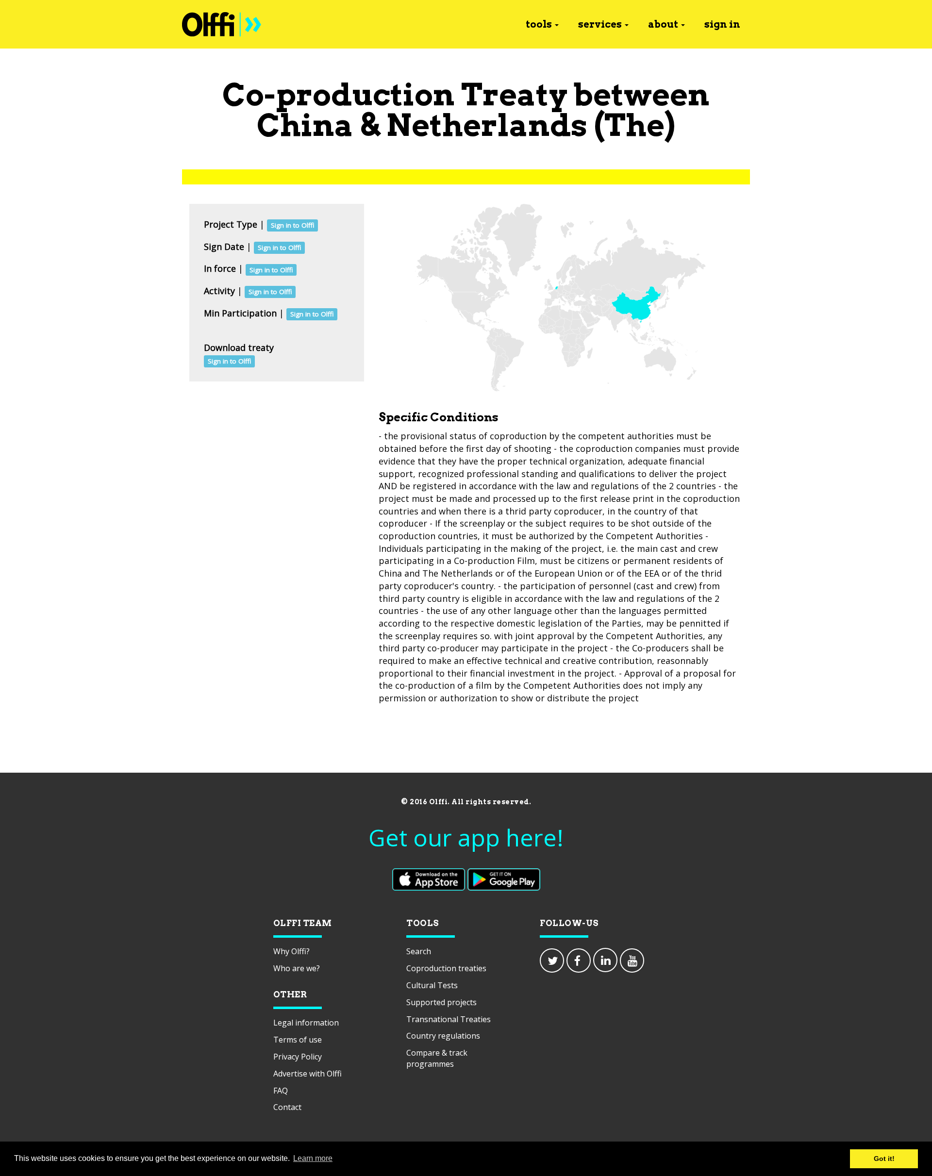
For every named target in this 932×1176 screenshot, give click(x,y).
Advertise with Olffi (307, 1073)
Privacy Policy (297, 1056)
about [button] (663, 24)
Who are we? (296, 968)
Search (418, 951)
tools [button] (539, 24)
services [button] (600, 24)
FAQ (280, 1090)
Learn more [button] (313, 1158)
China (305, 125)
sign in (722, 24)
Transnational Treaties (448, 1019)
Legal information (306, 1022)
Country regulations (443, 1035)
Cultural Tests (432, 985)
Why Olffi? (291, 951)
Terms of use (297, 1039)
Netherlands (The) (530, 125)
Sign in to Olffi (292, 225)
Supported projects (441, 1002)
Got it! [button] (884, 1158)
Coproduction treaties (446, 968)
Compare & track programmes (436, 1058)
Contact (287, 1107)
